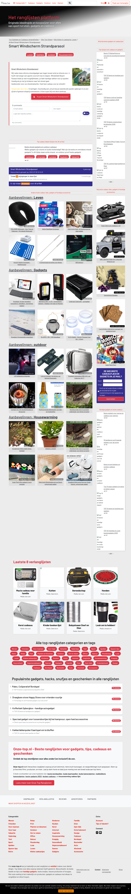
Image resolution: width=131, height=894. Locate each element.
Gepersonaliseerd (34, 663)
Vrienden (41, 157)
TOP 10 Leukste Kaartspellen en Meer (114, 165)
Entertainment (102, 663)
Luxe (117, 653)
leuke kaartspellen (70, 774)
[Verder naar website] (128, 889)
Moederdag (106, 653)
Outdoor (47, 3)
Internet (75, 658)
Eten (78, 663)
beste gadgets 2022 (33, 776)
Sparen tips (115, 649)
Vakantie (75, 157)
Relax (23, 653)
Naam (100, 381)
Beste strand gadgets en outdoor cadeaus (41, 147)
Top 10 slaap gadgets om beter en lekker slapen (114, 488)
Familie (69, 663)
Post (87, 113)
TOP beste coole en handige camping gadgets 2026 (113, 99)
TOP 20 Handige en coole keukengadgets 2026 (112, 532)
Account (99, 820)
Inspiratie (86, 658)
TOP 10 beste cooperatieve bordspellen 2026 (113, 123)
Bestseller (60, 668)
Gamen (60, 3)
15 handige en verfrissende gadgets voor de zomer (112, 441)
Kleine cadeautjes (30, 658)
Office (85, 653)
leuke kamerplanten (87, 774)
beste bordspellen (54, 774)
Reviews (62, 799)
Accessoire (93, 668)
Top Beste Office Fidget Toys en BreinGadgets (114, 143)
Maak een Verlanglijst (120, 3)
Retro (14, 653)
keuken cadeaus (49, 776)
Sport (93, 649)
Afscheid (80, 668)
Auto (54, 3)
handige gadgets (30, 871)
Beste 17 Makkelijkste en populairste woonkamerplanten (114, 54)
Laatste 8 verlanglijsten (32, 562)
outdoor (51, 54)
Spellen (103, 649)
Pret (31, 653)
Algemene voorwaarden (106, 871)
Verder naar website (66, 891)
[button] (19, 3)
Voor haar (51, 649)
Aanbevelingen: (26, 197)
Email (100, 385)
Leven (30, 54)
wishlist (54, 866)
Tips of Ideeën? (102, 824)
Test (85, 649)
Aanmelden (110, 399)
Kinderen (44, 658)
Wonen (14, 649)
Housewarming (66, 54)
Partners (91, 799)
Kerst (65, 658)
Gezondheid (18, 663)
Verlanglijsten (46, 799)
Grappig (114, 658)
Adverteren (76, 799)
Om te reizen (73, 653)
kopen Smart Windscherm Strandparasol (52, 96)
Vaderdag (75, 649)
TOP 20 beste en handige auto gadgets (114, 76)
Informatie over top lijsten (82, 871)
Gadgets (39, 3)
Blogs (121, 869)
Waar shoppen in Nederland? (21, 803)
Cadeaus (31, 3)
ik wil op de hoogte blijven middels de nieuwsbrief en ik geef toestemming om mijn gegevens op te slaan (111, 391)
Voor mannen (38, 649)
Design (115, 663)
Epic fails (88, 663)
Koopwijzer (29, 799)
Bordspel (48, 668)
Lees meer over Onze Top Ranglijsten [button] (34, 782)
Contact (97, 869)
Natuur (94, 653)
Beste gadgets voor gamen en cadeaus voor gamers (114, 414)
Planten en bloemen (45, 653)
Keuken (56, 658)
